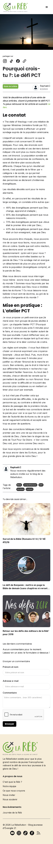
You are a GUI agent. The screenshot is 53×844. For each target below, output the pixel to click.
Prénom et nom (10, 667)
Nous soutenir (10, 799)
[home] (14, 7)
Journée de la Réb (12, 812)
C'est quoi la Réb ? (12, 781)
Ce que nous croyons (14, 790)
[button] (47, 7)
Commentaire (10, 692)
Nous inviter (9, 795)
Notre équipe (9, 786)
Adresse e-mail (10, 681)
